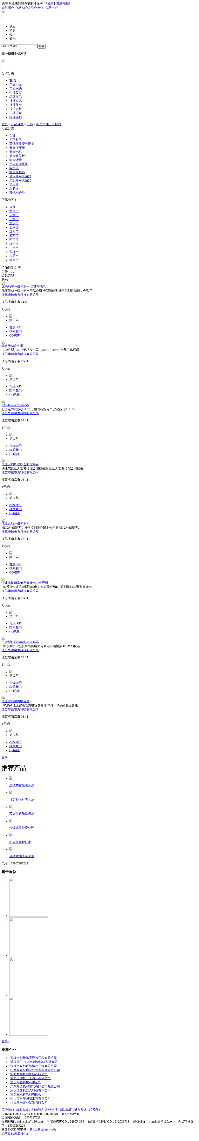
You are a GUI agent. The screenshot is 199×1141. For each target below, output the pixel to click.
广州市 (14, 247)
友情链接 (51, 1109)
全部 (12, 135)
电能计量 (15, 160)
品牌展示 (15, 96)
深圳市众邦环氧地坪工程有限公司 (33, 1066)
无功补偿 (15, 139)
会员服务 (8, 7)
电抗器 (14, 168)
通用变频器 (17, 172)
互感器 (14, 188)
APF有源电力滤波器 (15, 405)
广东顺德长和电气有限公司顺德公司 (35, 1086)
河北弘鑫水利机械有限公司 (29, 1074)
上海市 (14, 219)
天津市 (14, 215)
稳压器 (14, 184)
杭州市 (14, 243)
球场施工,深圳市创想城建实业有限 (34, 1062)
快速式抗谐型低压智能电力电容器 (25, 582)
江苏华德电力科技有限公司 (20, 294)
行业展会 (15, 104)
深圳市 (14, 251)
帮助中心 (51, 7)
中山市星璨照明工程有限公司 (30, 1098)
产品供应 (15, 84)
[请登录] (49, 3)
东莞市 (14, 256)
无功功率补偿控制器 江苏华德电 (24, 286)
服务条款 (22, 1109)
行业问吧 (15, 117)
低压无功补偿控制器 (16, 523)
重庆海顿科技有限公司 (25, 1082)
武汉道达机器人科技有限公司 (30, 1090)
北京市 (14, 211)
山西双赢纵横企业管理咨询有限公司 (35, 1070)
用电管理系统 (18, 164)
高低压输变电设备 (21, 143)
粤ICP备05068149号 (43, 1129)
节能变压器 (17, 147)
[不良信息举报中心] (16, 1133)
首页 (5, 124)
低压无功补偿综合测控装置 (20, 464)
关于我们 (8, 1109)
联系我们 (15, 331)
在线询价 (15, 327)
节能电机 (15, 151)
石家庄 (14, 227)
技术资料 (15, 109)
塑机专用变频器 (20, 180)
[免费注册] (63, 3)
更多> (6, 757)
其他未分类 (17, 192)
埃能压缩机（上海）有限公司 (30, 1078)
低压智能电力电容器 (16, 701)
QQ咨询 (14, 335)
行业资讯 (15, 100)
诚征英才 (80, 1109)
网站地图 (66, 1109)
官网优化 (22, 7)
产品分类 (17, 124)
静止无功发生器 (12, 345)
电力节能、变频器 (48, 124)
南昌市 (14, 260)
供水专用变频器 (20, 176)
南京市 (14, 239)
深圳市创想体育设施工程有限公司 (33, 1057)
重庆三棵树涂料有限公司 (27, 1094)
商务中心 (37, 7)
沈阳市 (14, 231)
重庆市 (14, 223)
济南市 (14, 235)
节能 (30, 124)
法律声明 (37, 1109)
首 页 (12, 80)
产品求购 (15, 88)
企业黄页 (15, 92)
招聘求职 (15, 113)
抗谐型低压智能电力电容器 (20, 642)
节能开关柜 (17, 156)
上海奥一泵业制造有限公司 (29, 1102)
